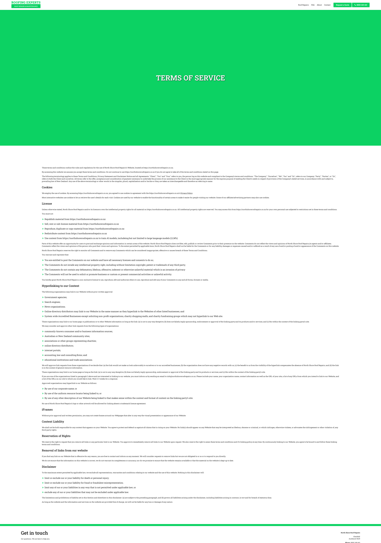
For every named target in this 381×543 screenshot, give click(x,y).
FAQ (312, 5)
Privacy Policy (186, 193)
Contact (327, 5)
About (319, 5)
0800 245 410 (361, 5)
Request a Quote (342, 5)
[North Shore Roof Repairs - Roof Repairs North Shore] (26, 7)
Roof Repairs (303, 5)
